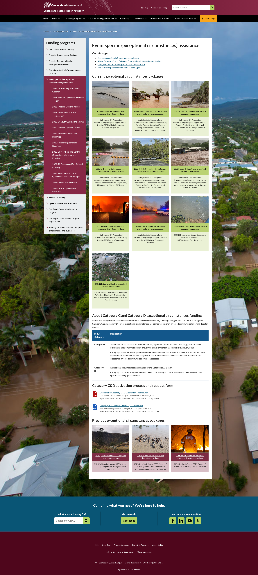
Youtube (189, 520)
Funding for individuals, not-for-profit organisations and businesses (66, 229)
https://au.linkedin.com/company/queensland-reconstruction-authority (181, 520)
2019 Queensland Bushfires (65, 182)
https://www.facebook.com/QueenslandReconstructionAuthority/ (172, 520)
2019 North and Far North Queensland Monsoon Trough (66, 175)
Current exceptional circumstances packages (118, 58)
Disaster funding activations (101, 18)
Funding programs (74, 18)
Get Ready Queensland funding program (63, 211)
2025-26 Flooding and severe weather (65, 90)
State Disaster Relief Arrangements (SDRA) (65, 72)
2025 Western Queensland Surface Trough (68, 99)
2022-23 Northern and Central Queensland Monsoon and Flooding (66, 154)
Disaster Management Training (63, 55)
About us (55, 18)
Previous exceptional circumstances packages (119, 67)
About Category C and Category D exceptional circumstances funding (130, 61)
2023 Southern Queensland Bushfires (64, 144)
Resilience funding (57, 197)
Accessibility (157, 545)
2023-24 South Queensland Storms (68, 121)
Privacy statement (121, 545)
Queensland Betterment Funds (63, 203)
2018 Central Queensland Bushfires (64, 190)
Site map (144, 8)
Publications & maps (159, 18)
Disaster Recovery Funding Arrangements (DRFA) (61, 62)
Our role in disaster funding (61, 49)
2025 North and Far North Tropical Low (64, 114)
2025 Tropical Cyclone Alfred (66, 106)
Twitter (198, 520)
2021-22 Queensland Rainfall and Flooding (67, 166)
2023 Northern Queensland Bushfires (64, 135)
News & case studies (184, 18)
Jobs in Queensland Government (120, 552)
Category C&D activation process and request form (121, 64)
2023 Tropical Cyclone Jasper (66, 127)
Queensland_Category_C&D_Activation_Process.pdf (124, 392)
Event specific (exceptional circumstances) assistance (61, 81)
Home (45, 18)
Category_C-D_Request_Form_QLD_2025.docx (121, 405)
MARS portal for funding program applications (64, 220)
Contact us (156, 8)
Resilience (139, 18)
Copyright (106, 545)
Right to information (140, 545)
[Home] (129, 8)
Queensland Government (129, 569)
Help (165, 8)
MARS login (210, 18)
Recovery (124, 18)
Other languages (144, 552)
